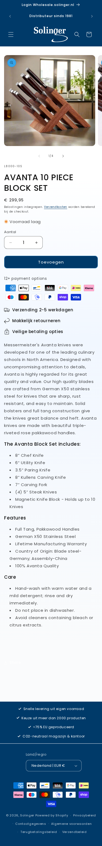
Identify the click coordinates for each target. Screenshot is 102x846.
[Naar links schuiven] (39, 156)
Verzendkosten (55, 207)
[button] (11, 34)
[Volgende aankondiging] (92, 16)
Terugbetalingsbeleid (38, 832)
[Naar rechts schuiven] (63, 156)
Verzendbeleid (74, 832)
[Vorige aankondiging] (10, 16)
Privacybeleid (84, 815)
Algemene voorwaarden (71, 824)
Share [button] (15, 662)
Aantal (10, 232)
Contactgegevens (30, 824)
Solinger (27, 815)
